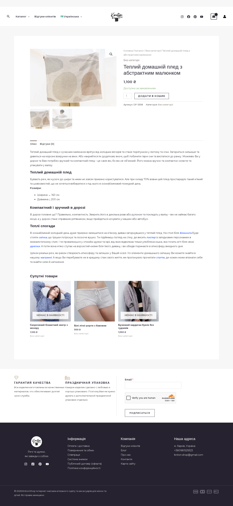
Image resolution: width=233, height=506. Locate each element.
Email (129, 379)
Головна (128, 50)
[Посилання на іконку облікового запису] (224, 16)
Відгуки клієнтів (45, 16)
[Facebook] (188, 16)
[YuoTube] (47, 464)
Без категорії (153, 50)
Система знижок (78, 459)
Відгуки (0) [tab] (47, 143)
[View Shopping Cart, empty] (214, 16)
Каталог (21, 16)
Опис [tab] (33, 143)
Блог (124, 450)
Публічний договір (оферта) (85, 463)
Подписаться (139, 413)
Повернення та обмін (81, 450)
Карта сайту (128, 463)
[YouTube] (201, 16)
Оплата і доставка (79, 446)
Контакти (126, 459)
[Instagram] (182, 16)
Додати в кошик (151, 96)
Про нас (126, 454)
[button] (8, 16)
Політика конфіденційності (84, 468)
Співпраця (74, 454)
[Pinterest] (195, 16)
